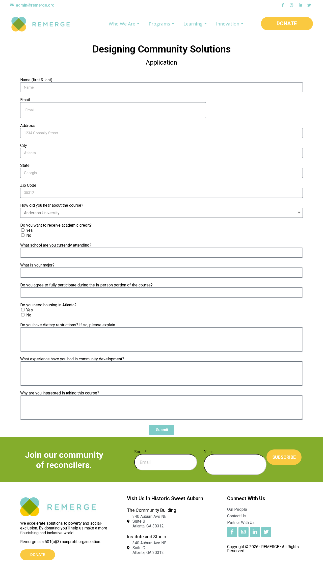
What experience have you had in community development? (72, 359)
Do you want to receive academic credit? (56, 225)
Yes (29, 230)
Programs (159, 24)
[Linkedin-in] (300, 5)
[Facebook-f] (282, 5)
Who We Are (122, 24)
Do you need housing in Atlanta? (48, 305)
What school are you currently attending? (55, 245)
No (28, 235)
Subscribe (284, 457)
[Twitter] (309, 5)
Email (25, 99)
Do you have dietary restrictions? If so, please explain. (68, 325)
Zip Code (28, 185)
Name (208, 451)
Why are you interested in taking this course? (59, 393)
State (25, 165)
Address (27, 125)
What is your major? (37, 265)
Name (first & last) (36, 79)
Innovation (227, 24)
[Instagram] (291, 5)
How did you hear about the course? (51, 205)
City (23, 145)
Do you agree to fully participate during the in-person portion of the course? (86, 285)
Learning (193, 24)
